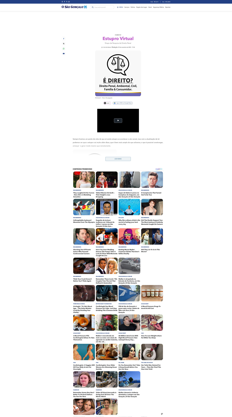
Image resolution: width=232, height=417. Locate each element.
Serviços (126, 7)
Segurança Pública (158, 7)
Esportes (167, 7)
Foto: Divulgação (107, 98)
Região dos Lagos (141, 7)
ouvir (107, 103)
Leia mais (118, 159)
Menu (121, 7)
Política (133, 7)
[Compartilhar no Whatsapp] (64, 49)
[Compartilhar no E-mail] (64, 54)
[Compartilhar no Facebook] (64, 39)
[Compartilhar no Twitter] (64, 44)
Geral (150, 7)
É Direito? (118, 35)
